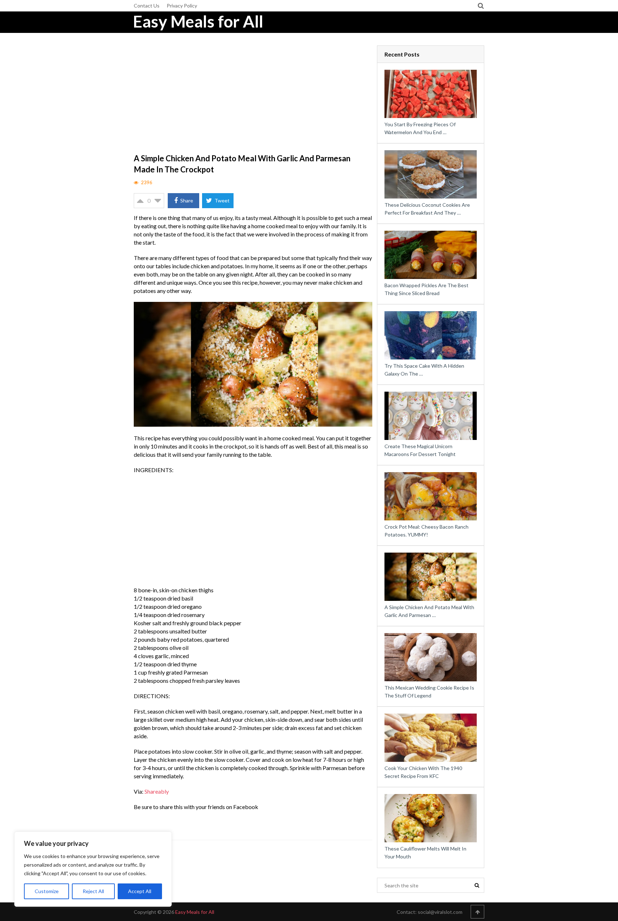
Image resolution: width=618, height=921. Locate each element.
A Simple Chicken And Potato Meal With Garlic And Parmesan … (429, 611)
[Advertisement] (253, 98)
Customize (47, 891)
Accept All (139, 891)
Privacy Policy (182, 6)
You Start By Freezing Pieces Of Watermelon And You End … (420, 128)
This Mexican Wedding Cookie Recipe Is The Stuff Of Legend (429, 692)
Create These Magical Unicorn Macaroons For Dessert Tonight (420, 450)
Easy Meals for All (198, 21)
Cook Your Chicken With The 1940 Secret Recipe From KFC (423, 772)
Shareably (156, 791)
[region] (93, 869)
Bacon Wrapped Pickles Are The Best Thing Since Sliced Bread (426, 289)
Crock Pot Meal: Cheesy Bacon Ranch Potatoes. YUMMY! (426, 531)
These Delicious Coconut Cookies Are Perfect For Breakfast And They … (427, 209)
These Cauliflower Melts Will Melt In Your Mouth (425, 852)
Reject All (93, 891)
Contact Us (147, 6)
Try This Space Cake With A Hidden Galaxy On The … (424, 370)
